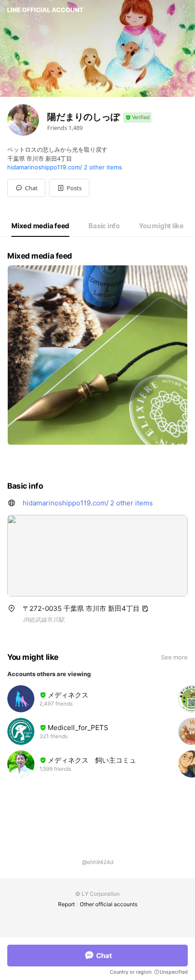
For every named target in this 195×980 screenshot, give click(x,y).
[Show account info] (137, 117)
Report (66, 904)
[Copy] (145, 608)
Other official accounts (108, 904)
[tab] (40, 226)
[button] (69, 188)
